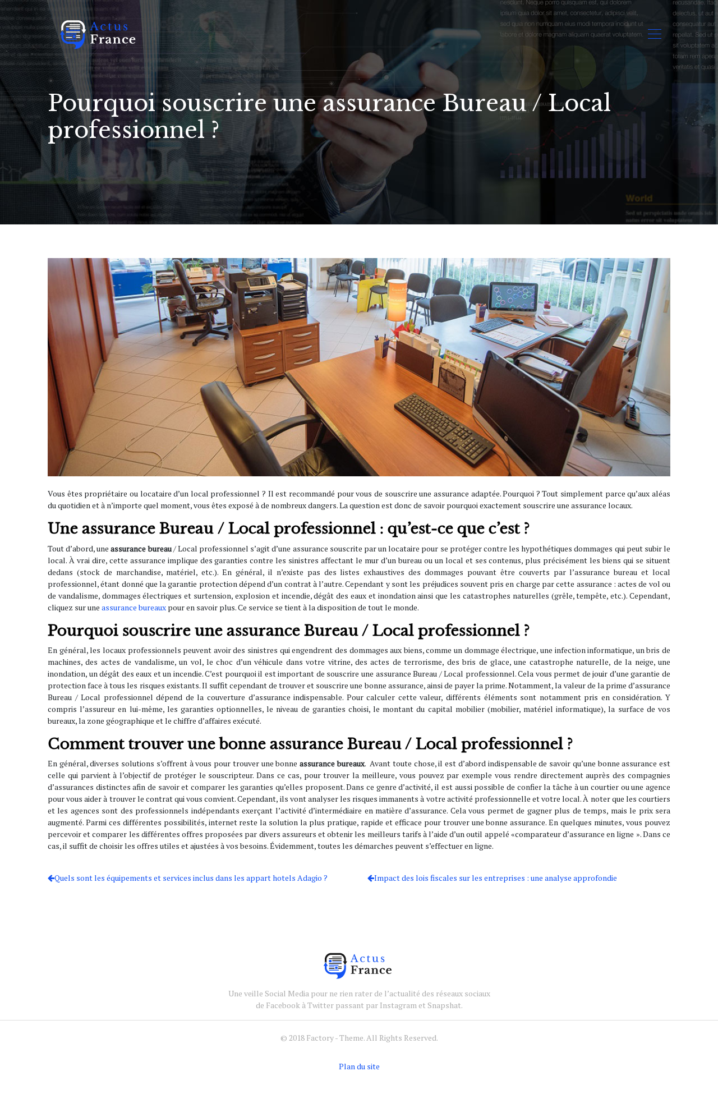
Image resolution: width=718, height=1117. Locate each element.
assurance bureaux (134, 607)
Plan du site (359, 1066)
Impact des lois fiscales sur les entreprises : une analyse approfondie (495, 877)
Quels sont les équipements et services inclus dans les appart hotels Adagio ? (191, 877)
